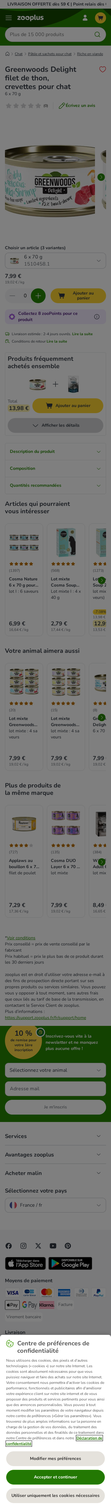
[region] (55, 1421)
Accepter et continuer (55, 1477)
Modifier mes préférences (55, 1458)
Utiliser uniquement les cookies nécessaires (55, 1495)
